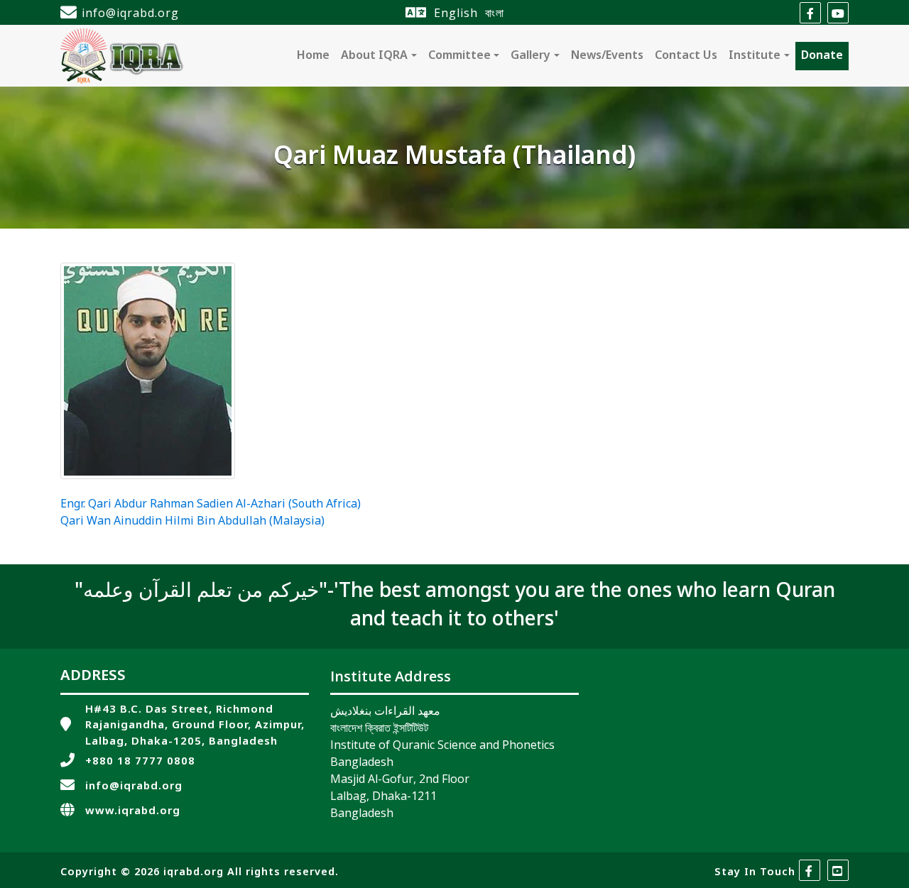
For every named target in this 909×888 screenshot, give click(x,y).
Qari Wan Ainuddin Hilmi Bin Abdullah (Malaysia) (192, 522)
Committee (459, 56)
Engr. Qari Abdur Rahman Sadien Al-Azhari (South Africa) (210, 504)
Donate (822, 56)
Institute (754, 56)
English (456, 13)
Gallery (530, 56)
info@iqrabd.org (130, 13)
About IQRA (374, 56)
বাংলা (494, 13)
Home (313, 56)
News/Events (607, 56)
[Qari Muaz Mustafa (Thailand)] (147, 371)
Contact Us (686, 56)
